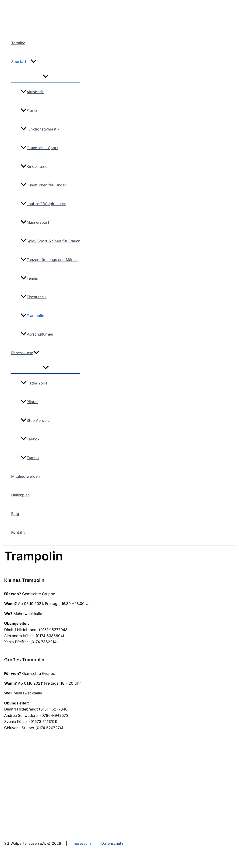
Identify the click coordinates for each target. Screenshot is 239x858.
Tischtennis (36, 297)
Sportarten (21, 61)
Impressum (81, 843)
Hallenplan (20, 495)
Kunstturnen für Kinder (46, 185)
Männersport (38, 222)
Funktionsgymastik (43, 129)
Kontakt (18, 532)
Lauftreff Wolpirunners (46, 203)
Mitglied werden (25, 476)
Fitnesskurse (22, 352)
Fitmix (32, 110)
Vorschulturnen (40, 334)
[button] (34, 61)
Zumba (33, 457)
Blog (15, 513)
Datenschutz (112, 843)
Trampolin (35, 315)
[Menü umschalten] (45, 76)
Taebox (33, 439)
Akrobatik (35, 91)
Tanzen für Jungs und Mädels (52, 259)
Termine (18, 43)
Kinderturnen (38, 166)
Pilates (32, 401)
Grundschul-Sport (42, 147)
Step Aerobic (38, 420)
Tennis (32, 278)
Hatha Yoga (37, 383)
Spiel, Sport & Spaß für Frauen (53, 241)
